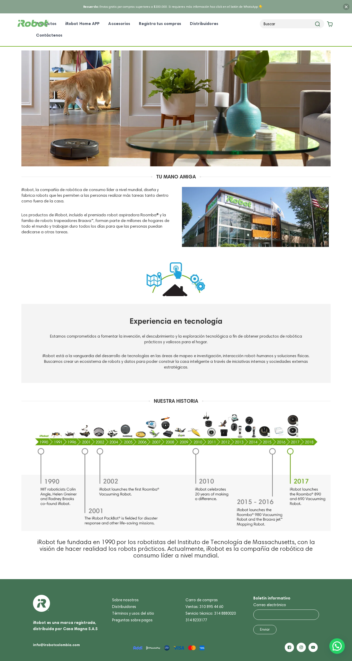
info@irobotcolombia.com (56, 644)
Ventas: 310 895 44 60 (204, 606)
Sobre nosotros (125, 600)
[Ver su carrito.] (329, 25)
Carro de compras (202, 600)
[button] (337, 646)
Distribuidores (124, 606)
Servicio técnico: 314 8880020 (211, 613)
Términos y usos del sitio (133, 613)
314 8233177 (196, 620)
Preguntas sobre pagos (132, 620)
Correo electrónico (269, 605)
